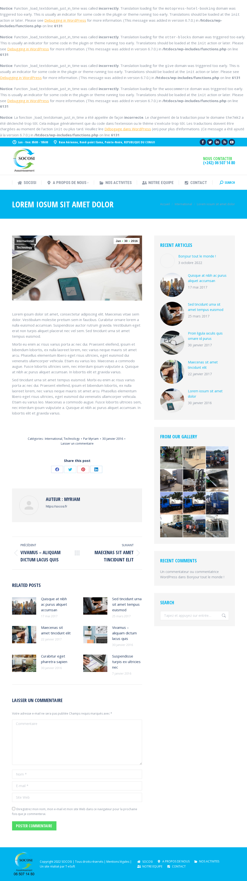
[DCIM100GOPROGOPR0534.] (171, 480)
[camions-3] (171, 503)
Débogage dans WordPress (127, 128)
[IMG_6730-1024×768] (194, 526)
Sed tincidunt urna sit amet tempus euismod (127, 604)
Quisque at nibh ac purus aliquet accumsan (54, 604)
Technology (24, 247)
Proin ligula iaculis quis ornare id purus (205, 336)
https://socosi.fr (56, 506)
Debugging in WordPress (65, 20)
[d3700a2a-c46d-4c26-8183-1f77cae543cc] (194, 480)
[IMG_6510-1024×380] (194, 457)
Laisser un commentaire (77, 443)
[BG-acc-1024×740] (194, 503)
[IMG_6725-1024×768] (217, 457)
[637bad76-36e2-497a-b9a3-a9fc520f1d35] (217, 480)
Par (91, 439)
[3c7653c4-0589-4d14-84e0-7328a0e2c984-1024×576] (171, 457)
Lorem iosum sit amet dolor (205, 394)
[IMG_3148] (217, 503)
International (25, 241)
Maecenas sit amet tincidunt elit (56, 630)
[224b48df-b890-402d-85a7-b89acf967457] (217, 526)
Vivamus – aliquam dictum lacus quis (124, 633)
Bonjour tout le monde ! (197, 256)
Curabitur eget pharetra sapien (54, 659)
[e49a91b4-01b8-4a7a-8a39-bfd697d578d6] (171, 526)
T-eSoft (70, 866)
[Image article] (24, 606)
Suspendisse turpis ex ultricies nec (126, 662)
